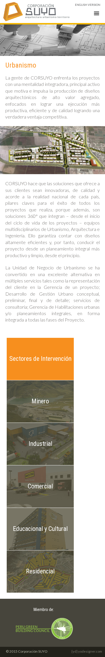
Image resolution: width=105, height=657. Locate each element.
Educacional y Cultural (40, 528)
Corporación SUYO (36, 11)
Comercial (40, 486)
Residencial (40, 571)
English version (87, 4)
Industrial (40, 443)
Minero (40, 401)
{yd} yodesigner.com (86, 651)
